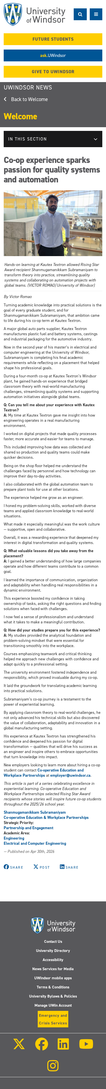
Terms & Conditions (53, 987)
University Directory (53, 950)
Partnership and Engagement (28, 827)
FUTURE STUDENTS (53, 39)
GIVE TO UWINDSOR (53, 72)
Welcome (38, 99)
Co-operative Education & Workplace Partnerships (46, 817)
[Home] (34, 14)
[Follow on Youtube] (86, 1047)
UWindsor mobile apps (53, 978)
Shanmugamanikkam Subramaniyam (35, 812)
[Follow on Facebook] (42, 1047)
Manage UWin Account (53, 1005)
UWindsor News (28, 87)
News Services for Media (53, 968)
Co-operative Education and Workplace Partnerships (44, 773)
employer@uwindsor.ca (70, 775)
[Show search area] (80, 14)
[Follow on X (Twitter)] (19, 1047)
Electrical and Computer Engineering (35, 843)
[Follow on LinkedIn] (63, 1047)
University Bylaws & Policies (53, 996)
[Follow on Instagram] (53, 1069)
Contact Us (53, 941)
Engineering (14, 838)
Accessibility (53, 959)
